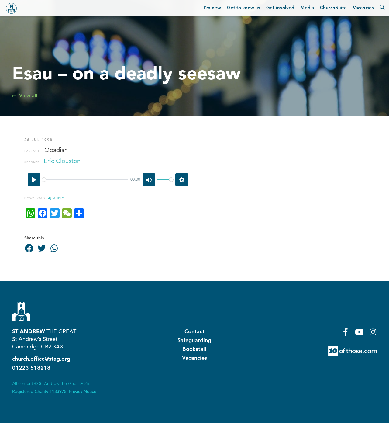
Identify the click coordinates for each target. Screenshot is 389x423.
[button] (29, 249)
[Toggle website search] (382, 8)
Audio (58, 198)
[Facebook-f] (345, 332)
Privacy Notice (82, 392)
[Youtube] (359, 332)
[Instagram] (373, 332)
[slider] (85, 179)
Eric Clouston (62, 161)
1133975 (58, 392)
